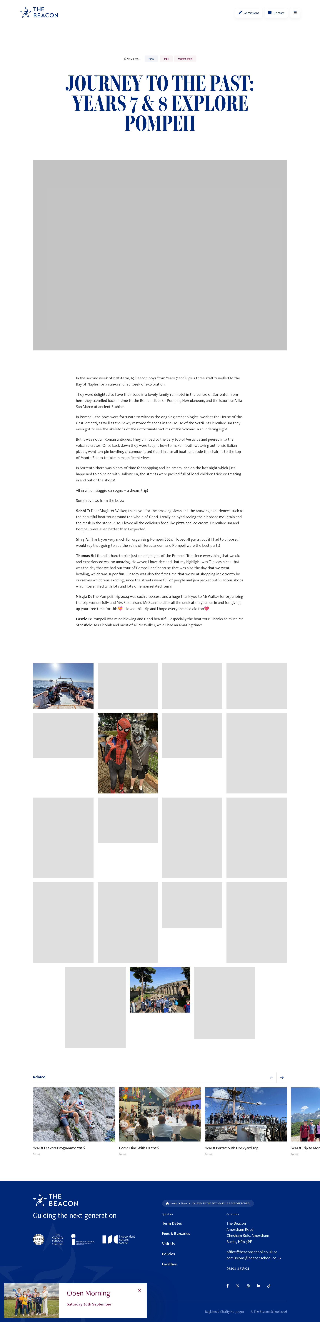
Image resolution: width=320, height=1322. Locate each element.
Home (174, 1203)
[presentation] (271, 1077)
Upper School (185, 58)
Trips (166, 58)
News (151, 58)
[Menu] (295, 13)
